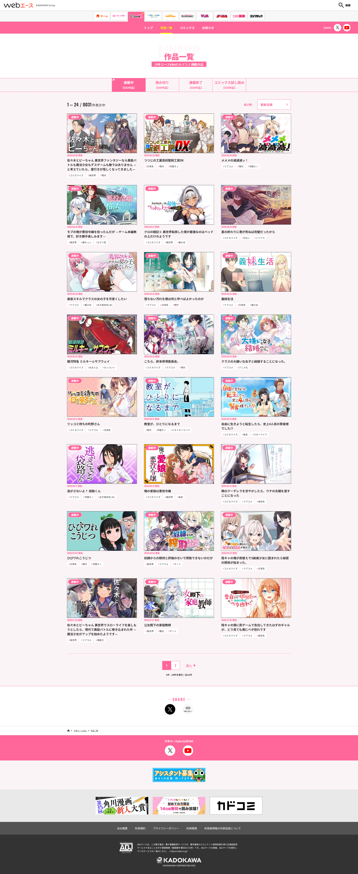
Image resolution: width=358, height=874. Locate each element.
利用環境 (191, 828)
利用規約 (140, 828)
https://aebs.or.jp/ (179, 851)
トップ (148, 27)
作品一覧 (166, 27)
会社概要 (122, 828)
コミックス (187, 27)
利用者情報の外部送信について (222, 828)
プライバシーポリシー (166, 828)
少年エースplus (80, 730)
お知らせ (208, 27)
